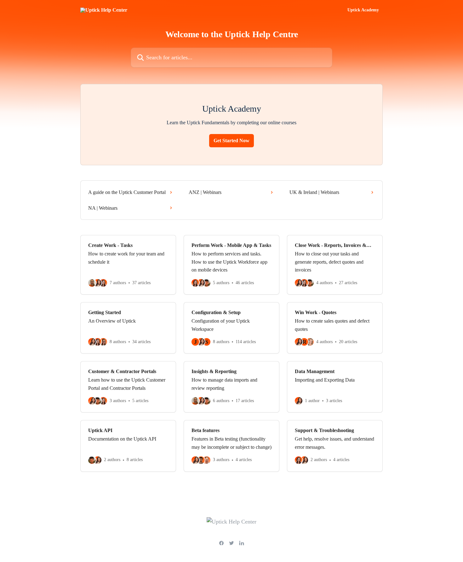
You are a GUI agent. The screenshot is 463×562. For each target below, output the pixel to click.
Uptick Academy (363, 10)
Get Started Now (231, 140)
